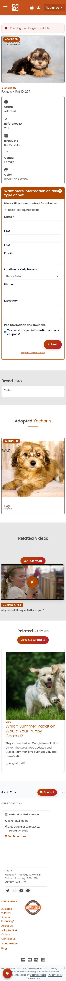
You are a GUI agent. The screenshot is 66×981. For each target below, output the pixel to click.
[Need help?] (7, 973)
